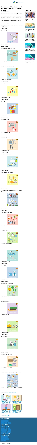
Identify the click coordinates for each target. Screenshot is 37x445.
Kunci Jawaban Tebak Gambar (11, 392)
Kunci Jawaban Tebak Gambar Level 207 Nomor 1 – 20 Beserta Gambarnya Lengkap (17, 402)
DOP (6, 428)
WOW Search (3, 440)
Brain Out (3, 424)
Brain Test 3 (7, 426)
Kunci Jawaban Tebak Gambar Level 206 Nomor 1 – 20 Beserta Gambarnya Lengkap (6, 411)
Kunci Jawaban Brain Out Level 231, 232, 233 (30, 30)
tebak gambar (7, 415)
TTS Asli (3, 433)
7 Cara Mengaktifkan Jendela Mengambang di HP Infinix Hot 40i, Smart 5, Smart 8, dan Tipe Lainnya (30, 51)
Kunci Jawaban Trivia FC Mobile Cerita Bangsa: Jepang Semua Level (30, 19)
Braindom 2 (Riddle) (4, 422)
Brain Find (9, 422)
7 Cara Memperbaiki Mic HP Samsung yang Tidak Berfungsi (30, 40)
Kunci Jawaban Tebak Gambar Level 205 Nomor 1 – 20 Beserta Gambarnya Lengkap (17, 411)
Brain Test (6, 424)
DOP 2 (9, 428)
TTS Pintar (3, 435)
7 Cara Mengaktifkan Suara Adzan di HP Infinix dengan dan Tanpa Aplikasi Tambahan (30, 61)
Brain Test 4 (3, 428)
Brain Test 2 (3, 426)
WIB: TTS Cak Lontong (5, 437)
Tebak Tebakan (9, 431)
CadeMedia (18, 2)
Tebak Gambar (4, 431)
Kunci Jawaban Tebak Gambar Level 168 (14, 389)
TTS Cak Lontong (7, 433)
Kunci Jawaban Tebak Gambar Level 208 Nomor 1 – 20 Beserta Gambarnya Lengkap (6, 402)
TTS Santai (7, 435)
